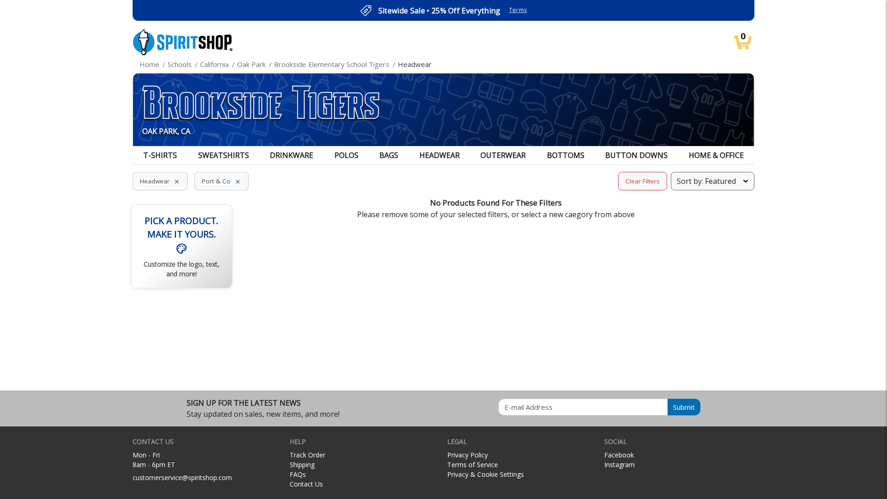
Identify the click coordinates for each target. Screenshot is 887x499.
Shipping (302, 464)
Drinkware (291, 155)
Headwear (439, 155)
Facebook (619, 454)
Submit (684, 407)
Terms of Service (472, 464)
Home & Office (716, 155)
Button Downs (636, 155)
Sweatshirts (223, 155)
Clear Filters (643, 181)
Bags (388, 155)
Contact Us (306, 484)
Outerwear (503, 155)
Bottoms (565, 155)
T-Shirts (160, 155)
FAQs (298, 474)
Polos (346, 155)
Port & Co (221, 181)
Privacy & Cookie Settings (485, 474)
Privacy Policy (467, 454)
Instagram (619, 464)
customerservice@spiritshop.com (182, 477)
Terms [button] (518, 10)
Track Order (307, 454)
